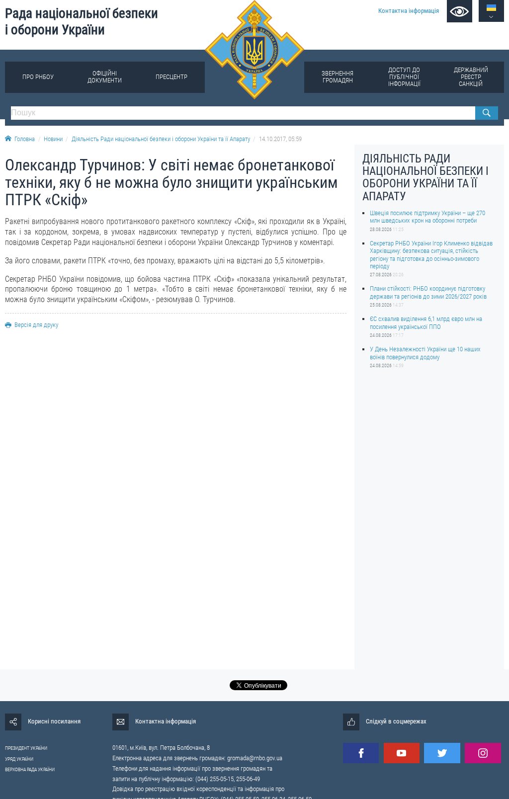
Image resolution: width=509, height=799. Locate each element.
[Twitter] (442, 753)
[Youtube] (402, 753)
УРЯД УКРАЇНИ (19, 759)
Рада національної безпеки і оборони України (81, 21)
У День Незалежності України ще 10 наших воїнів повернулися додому (425, 352)
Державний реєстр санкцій (471, 76)
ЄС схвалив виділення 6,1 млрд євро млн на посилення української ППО (426, 322)
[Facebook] (361, 753)
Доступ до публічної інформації (404, 76)
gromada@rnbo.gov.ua (254, 758)
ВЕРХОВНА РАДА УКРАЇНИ (30, 769)
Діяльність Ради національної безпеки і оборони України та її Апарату (161, 139)
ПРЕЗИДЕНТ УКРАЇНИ (26, 748)
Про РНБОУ (38, 76)
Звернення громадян (337, 77)
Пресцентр (171, 76)
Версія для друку (36, 324)
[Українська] (491, 7)
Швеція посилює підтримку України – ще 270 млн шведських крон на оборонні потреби (427, 216)
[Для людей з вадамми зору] (459, 11)
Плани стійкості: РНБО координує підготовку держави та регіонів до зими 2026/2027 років (428, 292)
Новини (53, 139)
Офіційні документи (104, 77)
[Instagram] (483, 753)
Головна (24, 139)
